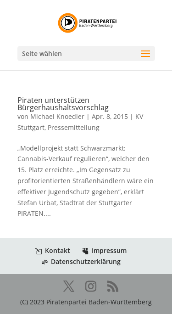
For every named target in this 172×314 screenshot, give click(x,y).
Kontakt (57, 250)
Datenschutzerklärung (86, 261)
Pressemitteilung (74, 127)
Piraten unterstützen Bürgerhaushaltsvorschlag (63, 103)
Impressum (109, 250)
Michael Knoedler (57, 116)
